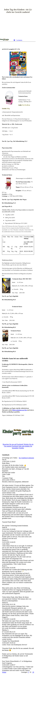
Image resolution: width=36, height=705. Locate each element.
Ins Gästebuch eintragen (26, 458)
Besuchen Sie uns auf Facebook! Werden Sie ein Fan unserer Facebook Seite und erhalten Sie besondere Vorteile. (18, 446)
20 (33, 672)
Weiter (4, 672)
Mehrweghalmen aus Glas (19, 410)
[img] (18, 19)
